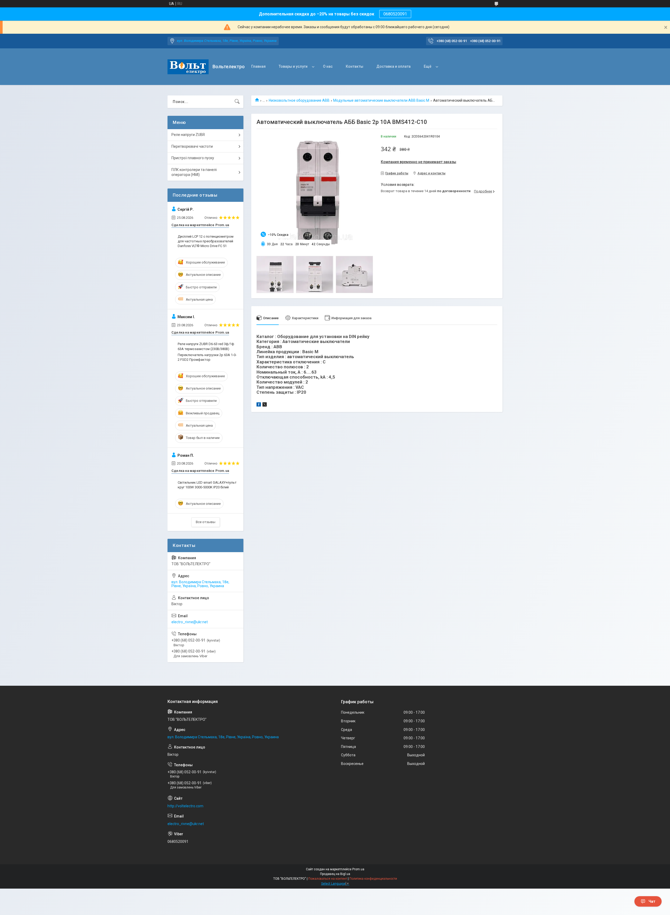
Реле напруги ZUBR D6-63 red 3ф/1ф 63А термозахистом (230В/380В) (206, 346)
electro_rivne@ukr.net (189, 622)
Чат (652, 901)
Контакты (354, 66)
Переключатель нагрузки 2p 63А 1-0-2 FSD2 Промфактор (207, 357)
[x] (265, 405)
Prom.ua (358, 869)
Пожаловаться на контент (327, 878)
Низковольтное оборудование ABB (299, 100)
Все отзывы (205, 522)
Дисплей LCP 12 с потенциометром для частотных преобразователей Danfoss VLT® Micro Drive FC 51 (205, 241)
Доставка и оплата (393, 66)
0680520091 (395, 14)
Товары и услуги (293, 66)
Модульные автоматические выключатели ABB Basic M (381, 100)
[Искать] (237, 101)
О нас (328, 66)
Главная (258, 66)
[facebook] (258, 405)
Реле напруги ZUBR (188, 135)
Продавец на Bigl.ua (335, 874)
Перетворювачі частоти (192, 146)
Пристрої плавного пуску (192, 158)
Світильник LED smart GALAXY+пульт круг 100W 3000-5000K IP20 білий (207, 485)
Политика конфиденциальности (373, 878)
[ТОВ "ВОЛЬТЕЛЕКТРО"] (188, 66)
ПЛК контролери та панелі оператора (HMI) (194, 172)
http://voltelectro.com (185, 806)
